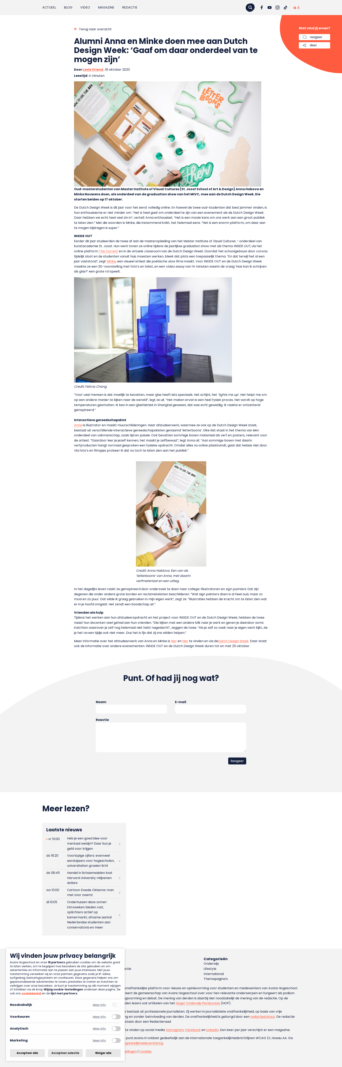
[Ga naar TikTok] (285, 7)
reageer (316, 37)
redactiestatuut (262, 1016)
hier (174, 641)
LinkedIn (212, 1030)
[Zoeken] (250, 7)
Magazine (106, 7)
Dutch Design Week (233, 641)
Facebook (193, 1030)
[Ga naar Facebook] (262, 7)
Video (85, 7)
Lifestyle (210, 968)
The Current (108, 251)
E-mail (180, 702)
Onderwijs (211, 963)
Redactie (129, 7)
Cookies (145, 1051)
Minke (111, 261)
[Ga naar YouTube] (270, 7)
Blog (68, 7)
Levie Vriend (93, 69)
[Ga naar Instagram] (277, 7)
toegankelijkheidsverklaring (142, 1043)
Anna (78, 425)
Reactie (102, 720)
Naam (101, 702)
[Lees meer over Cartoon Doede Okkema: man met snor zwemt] (84, 892)
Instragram (175, 1030)
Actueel (49, 7)
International (214, 974)
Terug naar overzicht (95, 29)
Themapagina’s (216, 979)
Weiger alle (103, 1053)
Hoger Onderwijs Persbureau (198, 1003)
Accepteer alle (27, 1053)
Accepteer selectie (65, 1053)
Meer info (99, 1005)
